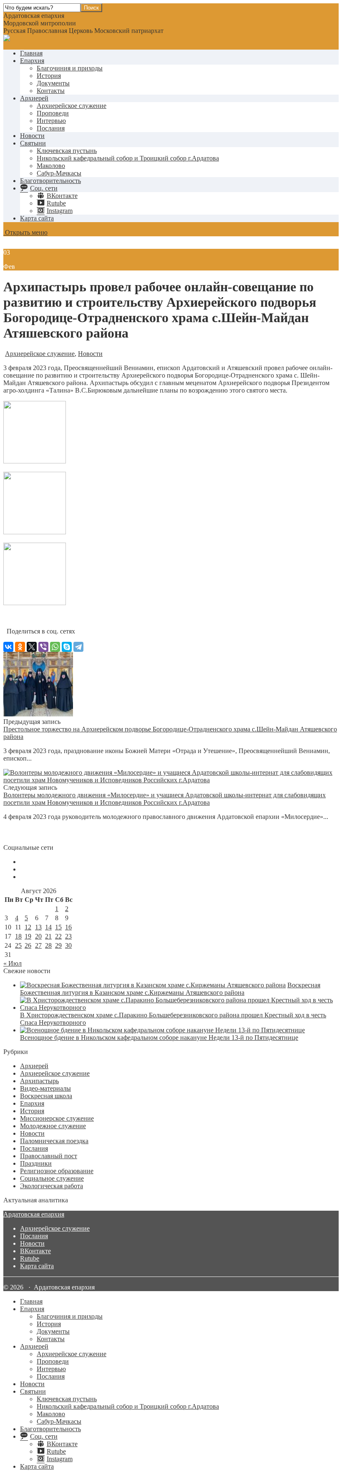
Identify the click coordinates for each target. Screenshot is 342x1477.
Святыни (33, 143)
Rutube (29, 1258)
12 (28, 927)
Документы (53, 83)
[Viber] (43, 647)
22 (58, 936)
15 (58, 927)
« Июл (12, 963)
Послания (51, 128)
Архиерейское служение (71, 105)
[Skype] (67, 647)
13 (38, 927)
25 (18, 945)
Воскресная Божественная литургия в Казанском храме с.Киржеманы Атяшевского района (170, 988)
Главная (31, 53)
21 (48, 936)
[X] (32, 647)
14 (48, 927)
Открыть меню (25, 232)
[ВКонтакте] (8, 647)
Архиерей (34, 98)
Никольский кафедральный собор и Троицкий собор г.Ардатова (128, 158)
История (49, 75)
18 (18, 936)
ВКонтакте (35, 1250)
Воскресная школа (46, 1095)
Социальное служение (52, 1178)
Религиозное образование (56, 1170)
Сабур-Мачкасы (59, 173)
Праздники (36, 1163)
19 (28, 936)
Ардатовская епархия (33, 1214)
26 (28, 945)
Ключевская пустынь (67, 150)
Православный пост (48, 1155)
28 (48, 945)
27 (38, 945)
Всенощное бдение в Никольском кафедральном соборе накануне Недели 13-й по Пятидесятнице (159, 1037)
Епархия (32, 60)
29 (58, 945)
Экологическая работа (51, 1185)
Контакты (51, 90)
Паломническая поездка (54, 1140)
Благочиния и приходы (70, 68)
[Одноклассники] (20, 647)
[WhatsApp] (55, 647)
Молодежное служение (53, 1125)
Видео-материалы (45, 1088)
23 (68, 936)
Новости (32, 135)
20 (38, 936)
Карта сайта (37, 218)
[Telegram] (78, 647)
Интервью (51, 120)
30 (68, 945)
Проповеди (53, 113)
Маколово (51, 165)
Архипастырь (39, 1080)
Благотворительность (50, 180)
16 (68, 927)
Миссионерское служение (57, 1118)
